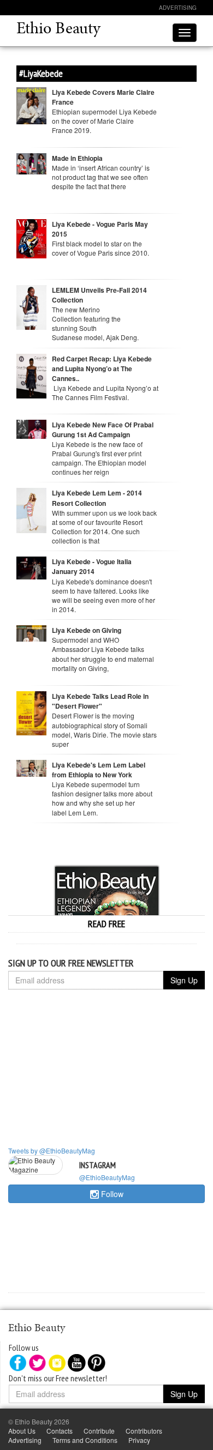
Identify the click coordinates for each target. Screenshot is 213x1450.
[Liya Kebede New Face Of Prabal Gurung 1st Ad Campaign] (31, 428)
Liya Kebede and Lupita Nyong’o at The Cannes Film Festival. (105, 392)
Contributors (144, 1430)
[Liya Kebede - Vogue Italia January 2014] (31, 566)
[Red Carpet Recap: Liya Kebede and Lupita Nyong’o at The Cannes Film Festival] (31, 374)
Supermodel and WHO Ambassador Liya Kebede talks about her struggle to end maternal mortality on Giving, (103, 653)
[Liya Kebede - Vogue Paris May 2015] (31, 237)
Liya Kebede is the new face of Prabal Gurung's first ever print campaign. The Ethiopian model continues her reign (99, 457)
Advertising (178, 7)
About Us (22, 1430)
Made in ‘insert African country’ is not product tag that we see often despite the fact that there (101, 177)
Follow (111, 1193)
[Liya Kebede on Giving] (31, 632)
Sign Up (184, 980)
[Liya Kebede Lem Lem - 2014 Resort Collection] (31, 509)
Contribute (99, 1430)
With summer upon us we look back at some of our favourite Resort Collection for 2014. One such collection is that (104, 526)
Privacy (139, 1440)
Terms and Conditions (84, 1440)
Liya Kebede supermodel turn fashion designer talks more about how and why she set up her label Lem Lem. (102, 798)
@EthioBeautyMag (107, 1177)
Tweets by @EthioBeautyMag (51, 1150)
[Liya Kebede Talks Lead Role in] (31, 712)
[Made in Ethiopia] (31, 162)
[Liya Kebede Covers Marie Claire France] (31, 104)
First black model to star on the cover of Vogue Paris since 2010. (102, 248)
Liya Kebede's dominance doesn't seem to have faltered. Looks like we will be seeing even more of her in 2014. (103, 595)
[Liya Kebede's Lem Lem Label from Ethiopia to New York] (31, 767)
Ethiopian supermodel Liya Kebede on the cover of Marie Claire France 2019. (104, 121)
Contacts (59, 1430)
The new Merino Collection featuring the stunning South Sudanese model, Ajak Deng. (95, 323)
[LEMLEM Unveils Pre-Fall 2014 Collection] (31, 306)
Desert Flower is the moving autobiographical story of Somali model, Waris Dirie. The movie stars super (104, 729)
